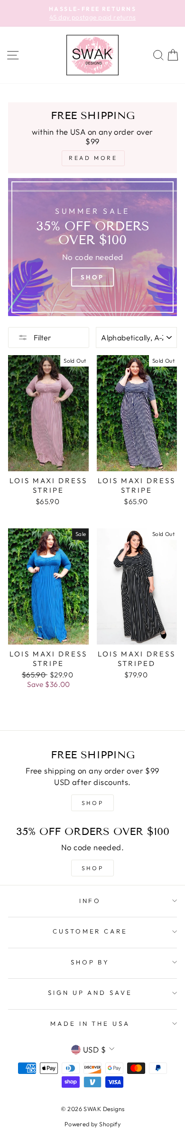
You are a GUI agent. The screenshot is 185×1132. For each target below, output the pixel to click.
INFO (90, 900)
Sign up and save (90, 992)
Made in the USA (90, 1023)
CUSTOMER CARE (90, 931)
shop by (90, 962)
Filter (41, 337)
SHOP (92, 802)
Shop (92, 277)
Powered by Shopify (92, 1124)
